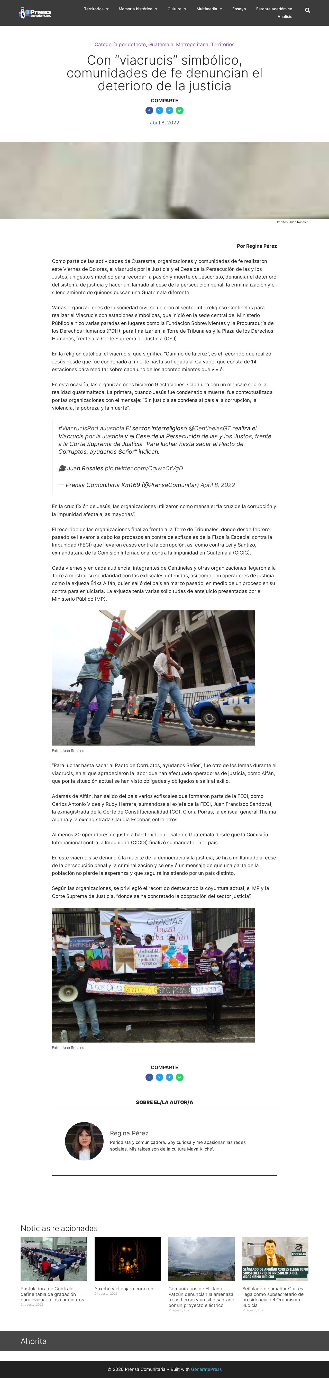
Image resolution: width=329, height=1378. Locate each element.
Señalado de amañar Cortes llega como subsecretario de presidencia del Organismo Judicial (273, 1297)
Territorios (94, 8)
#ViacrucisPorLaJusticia (91, 428)
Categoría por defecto (120, 44)
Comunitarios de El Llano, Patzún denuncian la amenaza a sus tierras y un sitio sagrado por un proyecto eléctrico (201, 1297)
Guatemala (160, 44)
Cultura (174, 8)
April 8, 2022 (217, 485)
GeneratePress (206, 1369)
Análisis (285, 16)
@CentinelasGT (210, 428)
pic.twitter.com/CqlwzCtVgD (144, 468)
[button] (308, 10)
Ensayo (239, 8)
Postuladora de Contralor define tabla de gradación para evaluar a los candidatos (53, 1294)
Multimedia (207, 8)
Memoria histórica (135, 8)
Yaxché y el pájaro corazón (124, 1288)
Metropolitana (192, 44)
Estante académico (274, 8)
